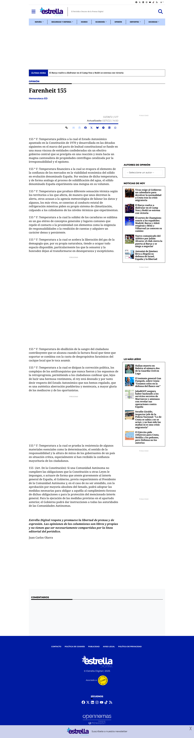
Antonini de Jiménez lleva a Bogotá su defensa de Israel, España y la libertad (146, 255)
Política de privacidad (130, 647)
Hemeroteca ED (38, 98)
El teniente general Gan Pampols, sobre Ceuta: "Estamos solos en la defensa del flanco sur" (148, 382)
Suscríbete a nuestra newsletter (109, 731)
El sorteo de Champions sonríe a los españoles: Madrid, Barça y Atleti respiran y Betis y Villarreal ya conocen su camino (148, 224)
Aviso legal (109, 647)
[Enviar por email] (74, 127)
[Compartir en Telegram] (103, 127)
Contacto (56, 647)
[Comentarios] (67, 127)
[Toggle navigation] (33, 11)
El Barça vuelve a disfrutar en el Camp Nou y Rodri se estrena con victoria (86, 73)
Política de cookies (75, 647)
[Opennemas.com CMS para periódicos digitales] (97, 719)
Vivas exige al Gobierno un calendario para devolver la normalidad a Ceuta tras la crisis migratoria (148, 195)
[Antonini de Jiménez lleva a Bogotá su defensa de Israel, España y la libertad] (129, 254)
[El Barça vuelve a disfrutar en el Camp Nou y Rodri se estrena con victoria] (129, 208)
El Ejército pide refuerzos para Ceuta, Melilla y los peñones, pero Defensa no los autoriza (147, 437)
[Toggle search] (160, 11)
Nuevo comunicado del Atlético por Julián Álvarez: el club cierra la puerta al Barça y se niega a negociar (148, 241)
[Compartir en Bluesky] (97, 127)
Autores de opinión (137, 165)
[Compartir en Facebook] (85, 127)
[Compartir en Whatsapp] (115, 127)
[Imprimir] (80, 127)
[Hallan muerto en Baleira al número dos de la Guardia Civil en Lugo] (129, 369)
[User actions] (162, 2)
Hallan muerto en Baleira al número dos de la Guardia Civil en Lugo (147, 369)
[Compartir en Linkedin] (109, 127)
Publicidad (94, 647)
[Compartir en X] (91, 127)
